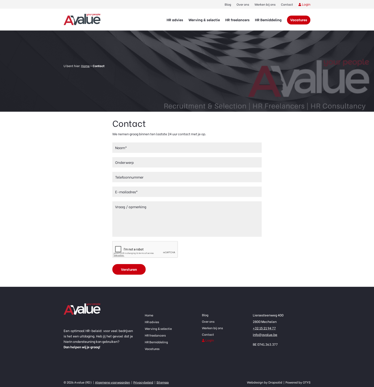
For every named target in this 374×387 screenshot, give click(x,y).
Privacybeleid (143, 382)
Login (306, 4)
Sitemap (162, 382)
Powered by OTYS (297, 382)
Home (85, 65)
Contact (287, 4)
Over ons (243, 4)
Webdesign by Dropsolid (265, 382)
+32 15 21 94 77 (264, 328)
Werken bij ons (265, 4)
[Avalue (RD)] (82, 19)
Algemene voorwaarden (112, 382)
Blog (228, 4)
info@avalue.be (265, 334)
